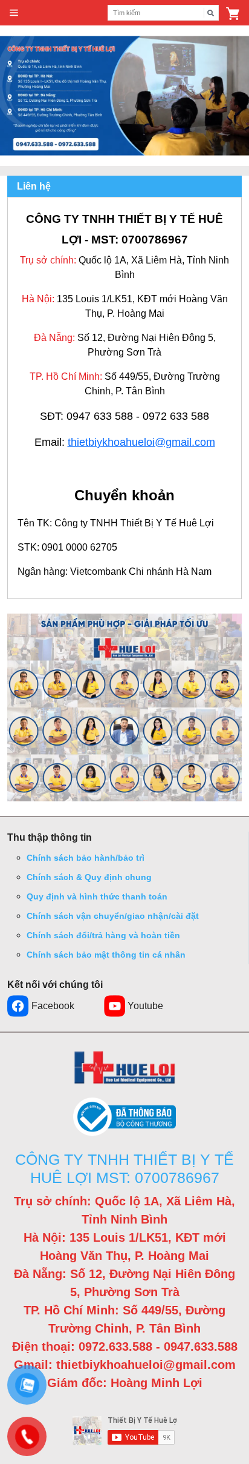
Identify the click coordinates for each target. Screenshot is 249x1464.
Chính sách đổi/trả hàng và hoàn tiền (103, 935)
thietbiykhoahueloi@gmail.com (141, 442)
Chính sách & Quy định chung (89, 877)
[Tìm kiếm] (211, 12)
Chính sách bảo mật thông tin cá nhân (106, 954)
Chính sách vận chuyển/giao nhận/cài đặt (113, 916)
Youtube (145, 1006)
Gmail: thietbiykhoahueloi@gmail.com (125, 1364)
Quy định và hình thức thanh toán (97, 896)
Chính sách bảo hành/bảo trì (85, 858)
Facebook (52, 1006)
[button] (232, 12)
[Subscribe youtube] (125, 1430)
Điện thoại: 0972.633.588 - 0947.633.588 (125, 1346)
